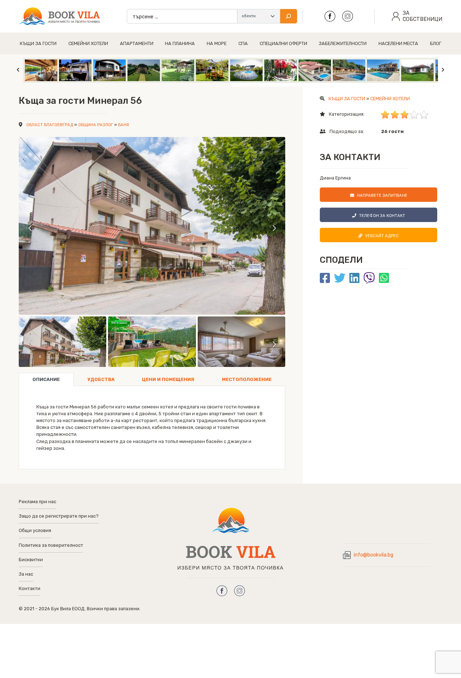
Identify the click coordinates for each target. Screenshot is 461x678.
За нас (26, 574)
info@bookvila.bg (373, 555)
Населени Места (398, 43)
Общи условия (35, 530)
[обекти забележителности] (258, 16)
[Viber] (369, 278)
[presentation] (30, 227)
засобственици (422, 16)
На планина (180, 43)
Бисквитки (31, 559)
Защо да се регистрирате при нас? (59, 516)
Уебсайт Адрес (382, 236)
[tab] (46, 379)
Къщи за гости (38, 43)
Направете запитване (382, 195)
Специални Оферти (283, 43)
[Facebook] (325, 278)
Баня (123, 125)
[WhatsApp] (384, 278)
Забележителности (343, 43)
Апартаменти (136, 43)
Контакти (29, 588)
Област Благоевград (49, 125)
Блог (435, 43)
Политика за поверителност (51, 545)
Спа (243, 43)
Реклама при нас (37, 501)
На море (217, 43)
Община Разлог (95, 125)
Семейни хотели (88, 43)
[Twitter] (339, 278)
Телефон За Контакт (382, 215)
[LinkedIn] (354, 278)
